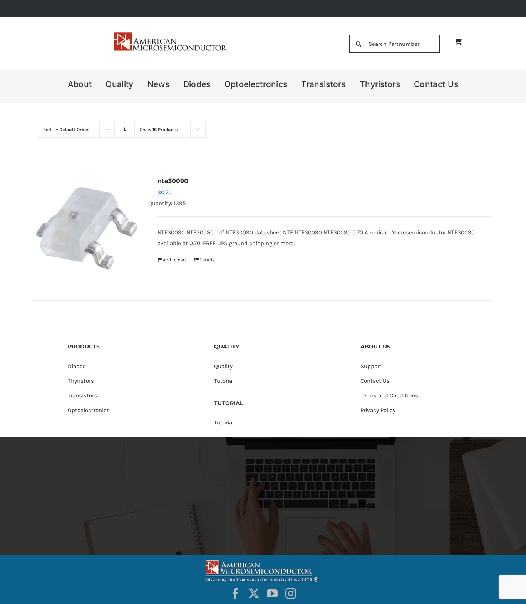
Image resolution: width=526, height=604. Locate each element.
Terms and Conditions (389, 395)
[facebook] (235, 593)
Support (371, 366)
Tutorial (224, 380)
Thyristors (81, 380)
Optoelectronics (89, 410)
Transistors (82, 395)
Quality (223, 366)
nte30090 (172, 181)
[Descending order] (124, 130)
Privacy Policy (377, 410)
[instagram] (290, 593)
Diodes (77, 366)
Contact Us (375, 380)
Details (206, 259)
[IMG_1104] (169, 34)
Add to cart (174, 259)
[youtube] (272, 593)
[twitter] (253, 593)
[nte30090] (86, 228)
